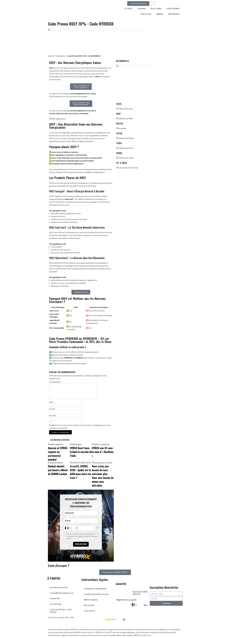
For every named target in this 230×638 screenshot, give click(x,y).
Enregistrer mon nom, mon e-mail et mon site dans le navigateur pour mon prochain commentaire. (79, 426)
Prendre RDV (55, 598)
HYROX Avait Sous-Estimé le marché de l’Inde (81, 452)
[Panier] (152, 3)
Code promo (60, 56)
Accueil (51, 56)
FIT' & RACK (121, 162)
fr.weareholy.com (91, 352)
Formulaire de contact (59, 587)
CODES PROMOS (173, 8)
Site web (52, 415)
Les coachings (55, 604)
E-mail (52, 409)
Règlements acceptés (126, 599)
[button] (115, 620)
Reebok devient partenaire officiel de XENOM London (58, 470)
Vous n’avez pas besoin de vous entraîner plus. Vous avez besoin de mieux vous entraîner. (102, 475)
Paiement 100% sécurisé (140, 592)
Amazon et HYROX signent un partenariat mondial (57, 453)
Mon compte (89, 605)
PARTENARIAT (174, 14)
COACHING (141, 8)
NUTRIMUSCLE (122, 60)
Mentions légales (91, 599)
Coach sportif (89, 610)
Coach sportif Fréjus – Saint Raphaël (61, 610)
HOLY (118, 113)
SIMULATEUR (146, 14)
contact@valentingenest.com (62, 593)
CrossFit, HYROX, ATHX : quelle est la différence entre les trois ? (80, 472)
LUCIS (118, 103)
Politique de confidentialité (95, 588)
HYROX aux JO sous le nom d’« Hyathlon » (102, 452)
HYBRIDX (159, 14)
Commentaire (55, 382)
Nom (51, 402)
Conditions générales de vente (96, 594)
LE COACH (128, 8)
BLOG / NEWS (156, 8)
